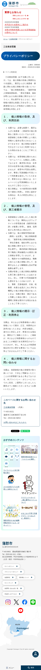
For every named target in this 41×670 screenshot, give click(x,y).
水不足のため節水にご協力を (16, 25)
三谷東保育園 (13, 39)
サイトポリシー (9, 566)
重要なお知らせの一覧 (19, 15)
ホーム (5, 39)
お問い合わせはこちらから (15, 422)
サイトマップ (9, 583)
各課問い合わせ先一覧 (11, 588)
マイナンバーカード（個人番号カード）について (29, 500)
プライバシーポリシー (11, 572)
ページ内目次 (11, 72)
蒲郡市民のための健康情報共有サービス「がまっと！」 (11, 522)
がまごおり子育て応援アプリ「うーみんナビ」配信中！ (29, 515)
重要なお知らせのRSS (19, 19)
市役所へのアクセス (11, 594)
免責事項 (7, 577)
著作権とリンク (24, 577)
